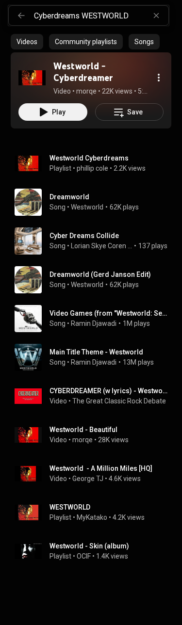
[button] (32, 77)
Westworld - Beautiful (83, 429)
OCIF (84, 556)
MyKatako (92, 517)
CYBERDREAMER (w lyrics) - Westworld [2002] (109, 391)
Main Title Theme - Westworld (96, 352)
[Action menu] (158, 77)
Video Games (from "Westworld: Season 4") (109, 313)
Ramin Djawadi (93, 323)
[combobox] (101, 15)
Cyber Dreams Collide (84, 236)
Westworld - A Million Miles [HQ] (101, 468)
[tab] (27, 41)
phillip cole (92, 168)
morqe (82, 440)
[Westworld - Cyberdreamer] (32, 77)
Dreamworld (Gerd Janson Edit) (100, 274)
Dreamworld (69, 197)
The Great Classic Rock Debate (119, 401)
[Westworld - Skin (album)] (95, 551)
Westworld (87, 207)
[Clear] (156, 15)
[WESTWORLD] (95, 512)
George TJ (87, 478)
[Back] (21, 15)
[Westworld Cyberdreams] (95, 163)
